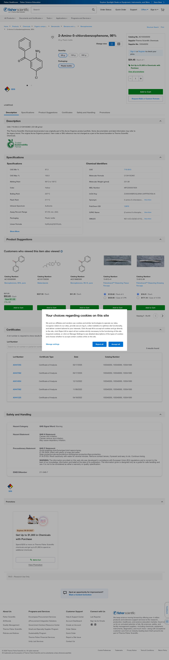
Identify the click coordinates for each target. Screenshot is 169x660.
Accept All (116, 344)
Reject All (99, 344)
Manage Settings (52, 344)
